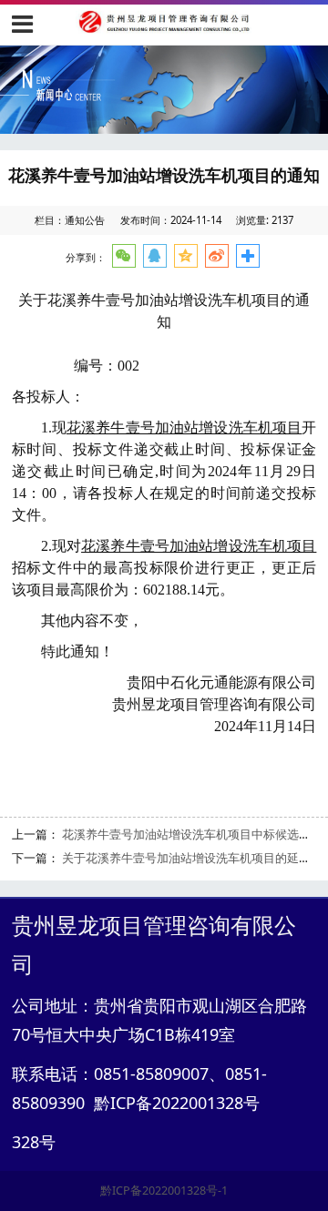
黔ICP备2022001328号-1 (164, 1190)
